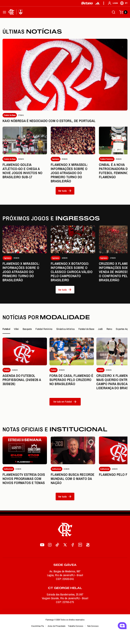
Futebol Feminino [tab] (44, 329)
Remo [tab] (109, 329)
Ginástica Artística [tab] (65, 329)
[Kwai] (88, 544)
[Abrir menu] (4, 12)
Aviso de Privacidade (56, 626)
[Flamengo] (16, 12)
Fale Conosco (93, 626)
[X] (65, 544)
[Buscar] (113, 12)
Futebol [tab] (6, 329)
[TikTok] (57, 544)
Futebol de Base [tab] (86, 329)
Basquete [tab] (27, 329)
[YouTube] (42, 544)
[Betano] (87, 3)
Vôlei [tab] (16, 329)
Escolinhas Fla (37, 626)
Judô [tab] (100, 329)
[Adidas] (97, 3)
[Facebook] (72, 544)
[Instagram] (50, 544)
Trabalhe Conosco (75, 626)
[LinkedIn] (80, 544)
